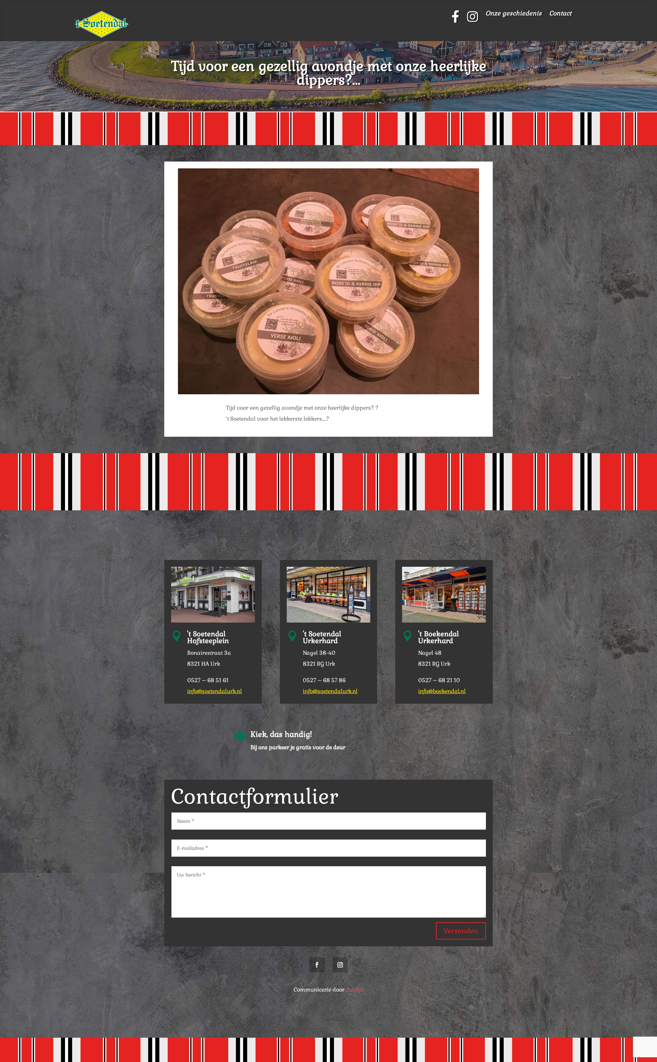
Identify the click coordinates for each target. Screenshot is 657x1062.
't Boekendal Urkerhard (438, 637)
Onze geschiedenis (514, 14)
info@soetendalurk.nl (214, 691)
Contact (560, 14)
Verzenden (460, 930)
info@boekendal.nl (442, 691)
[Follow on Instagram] (340, 964)
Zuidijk (355, 989)
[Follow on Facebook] (316, 964)
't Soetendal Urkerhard (322, 637)
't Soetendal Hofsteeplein (208, 637)
